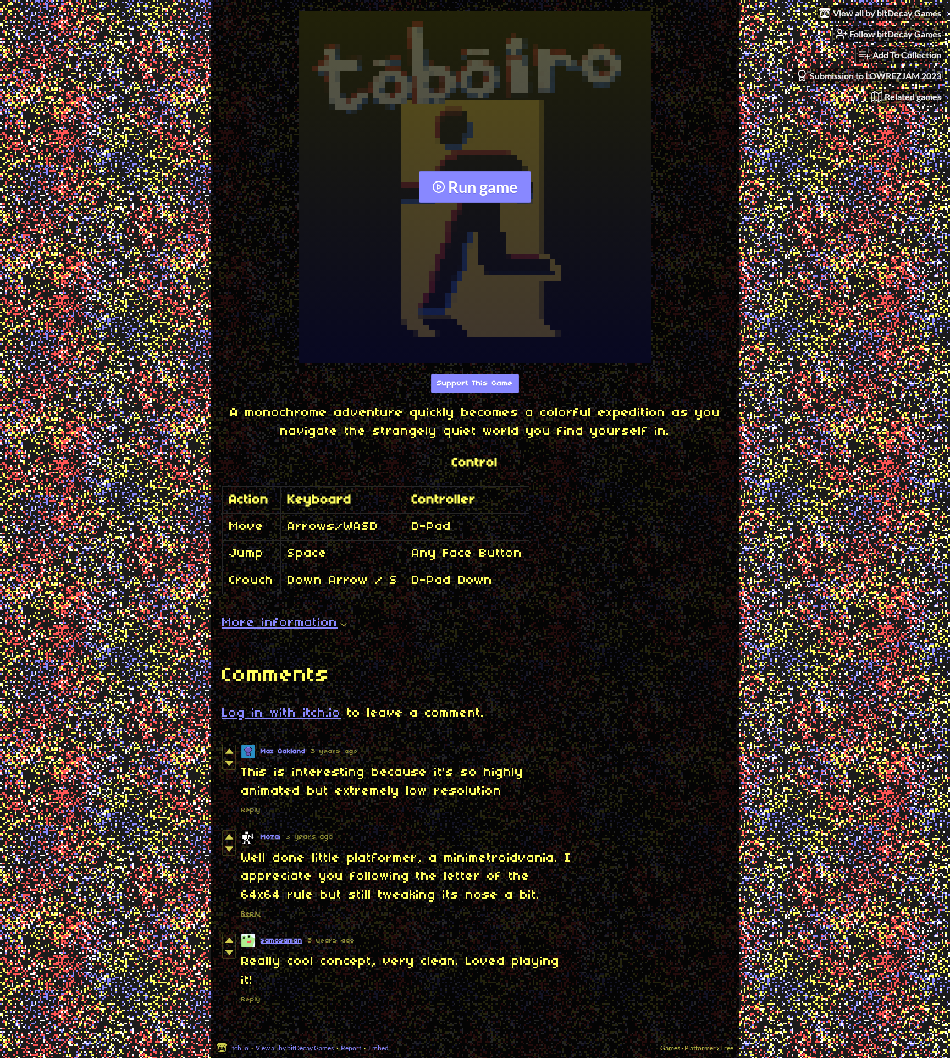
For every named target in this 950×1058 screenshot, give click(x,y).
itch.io (239, 1048)
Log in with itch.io (281, 713)
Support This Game (475, 383)
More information (280, 623)
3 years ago (334, 751)
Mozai (271, 837)
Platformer (700, 1048)
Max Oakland (283, 751)
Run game (483, 187)
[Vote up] (229, 751)
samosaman (281, 940)
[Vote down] (229, 763)
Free (726, 1048)
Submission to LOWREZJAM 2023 (875, 75)
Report (351, 1048)
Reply (251, 810)
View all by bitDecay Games (295, 1048)
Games (670, 1048)
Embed (378, 1048)
